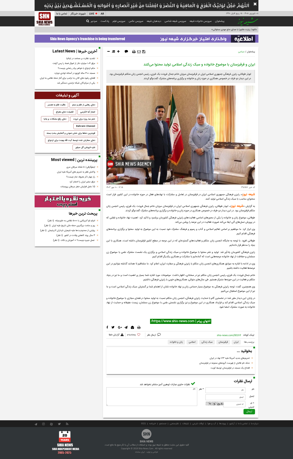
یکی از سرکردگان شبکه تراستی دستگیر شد (76, 83)
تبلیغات (185, 424)
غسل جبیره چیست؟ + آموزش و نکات (74, 240)
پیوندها (222, 424)
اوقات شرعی (198, 424)
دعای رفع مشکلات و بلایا (55, 119)
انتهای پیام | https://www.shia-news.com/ (180, 321)
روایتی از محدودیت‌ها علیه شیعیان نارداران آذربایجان (67, 230)
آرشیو (232, 424)
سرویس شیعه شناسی (175, 21)
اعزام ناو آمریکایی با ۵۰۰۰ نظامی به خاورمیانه (71, 221)
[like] (135, 335)
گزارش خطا (114, 335)
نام (253, 389)
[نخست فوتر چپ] (66, 442)
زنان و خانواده (176, 342)
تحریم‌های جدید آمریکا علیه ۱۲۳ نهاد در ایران (230, 358)
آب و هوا (211, 424)
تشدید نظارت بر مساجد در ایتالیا (80, 58)
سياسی (241, 52)
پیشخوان (219, 21)
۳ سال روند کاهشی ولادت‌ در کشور (75, 235)
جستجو (162, 424)
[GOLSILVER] (67, 201)
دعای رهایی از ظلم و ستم (83, 105)
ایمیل (251, 396)
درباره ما (254, 424)
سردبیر (94, 21)
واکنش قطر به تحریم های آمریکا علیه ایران (76, 172)
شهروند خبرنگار (78, 14)
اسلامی (192, 342)
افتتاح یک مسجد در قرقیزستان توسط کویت (230, 368)
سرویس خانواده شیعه (201, 21)
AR (102, 13)
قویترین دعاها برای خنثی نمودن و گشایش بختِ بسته (71, 133)
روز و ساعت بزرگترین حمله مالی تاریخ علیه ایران (69, 225)
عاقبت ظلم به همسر (56, 105)
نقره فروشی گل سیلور (85, 147)
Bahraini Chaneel (85, 126)
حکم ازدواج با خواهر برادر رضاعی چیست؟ (76, 68)
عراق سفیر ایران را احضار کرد (82, 182)
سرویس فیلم (119, 21)
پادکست (105, 21)
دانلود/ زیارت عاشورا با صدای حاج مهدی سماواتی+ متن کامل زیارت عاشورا (223, 29)
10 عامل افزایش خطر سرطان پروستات (78, 187)
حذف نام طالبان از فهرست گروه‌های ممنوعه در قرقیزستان (224, 363)
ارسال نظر (152, 335)
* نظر (201, 389)
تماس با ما (61, 14)
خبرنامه (152, 424)
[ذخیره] (143, 51)
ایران (236, 342)
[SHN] (45, 18)
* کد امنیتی (251, 405)
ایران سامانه (140, 452)
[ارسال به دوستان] (139, 51)
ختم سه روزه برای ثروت (84, 119)
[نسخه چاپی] (134, 51)
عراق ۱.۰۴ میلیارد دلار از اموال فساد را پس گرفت (74, 63)
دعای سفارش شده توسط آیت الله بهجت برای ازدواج (71, 140)
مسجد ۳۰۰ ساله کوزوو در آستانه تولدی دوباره (75, 73)
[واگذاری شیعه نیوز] (146, 38)
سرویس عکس (136, 21)
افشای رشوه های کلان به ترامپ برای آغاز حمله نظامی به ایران (67, 78)
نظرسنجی (174, 424)
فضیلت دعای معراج (64, 112)
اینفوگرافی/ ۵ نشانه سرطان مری (80, 167)
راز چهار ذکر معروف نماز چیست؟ (80, 177)
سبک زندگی (207, 342)
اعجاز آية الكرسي (87, 112)
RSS (143, 424)
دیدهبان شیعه (154, 21)
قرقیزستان (223, 342)
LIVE (91, 13)
